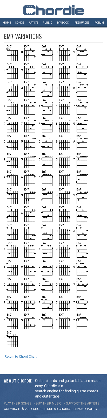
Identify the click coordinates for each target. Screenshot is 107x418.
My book (63, 22)
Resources (82, 22)
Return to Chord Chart (21, 356)
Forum (99, 22)
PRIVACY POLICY (85, 409)
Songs (19, 22)
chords (65, 409)
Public (47, 22)
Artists (33, 22)
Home (7, 22)
